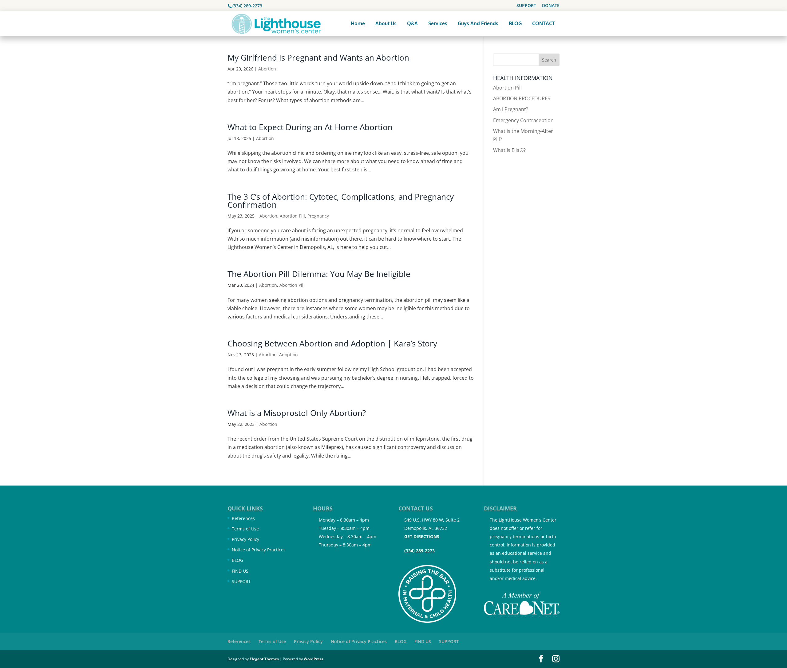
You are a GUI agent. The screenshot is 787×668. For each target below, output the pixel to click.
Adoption (288, 355)
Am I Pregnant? (510, 109)
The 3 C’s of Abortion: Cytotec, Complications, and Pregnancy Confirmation (340, 200)
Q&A (412, 23)
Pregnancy (318, 216)
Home (358, 23)
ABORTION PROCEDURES (521, 98)
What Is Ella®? (509, 150)
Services (437, 23)
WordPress (313, 659)
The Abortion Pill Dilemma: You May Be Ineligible (318, 273)
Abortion (267, 69)
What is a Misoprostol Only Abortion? (296, 412)
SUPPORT (526, 5)
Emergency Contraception (523, 120)
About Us (386, 23)
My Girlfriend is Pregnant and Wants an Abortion (318, 57)
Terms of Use (245, 529)
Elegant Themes (264, 659)
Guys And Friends (478, 23)
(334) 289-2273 (247, 6)
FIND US (240, 571)
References (243, 518)
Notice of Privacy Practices (259, 550)
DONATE (551, 5)
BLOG (515, 23)
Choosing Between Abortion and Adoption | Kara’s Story (332, 343)
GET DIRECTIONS (421, 536)
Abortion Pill (292, 216)
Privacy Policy (245, 539)
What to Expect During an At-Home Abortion (310, 127)
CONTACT (543, 23)
